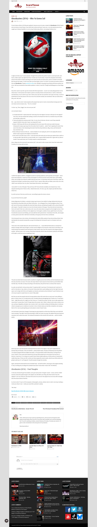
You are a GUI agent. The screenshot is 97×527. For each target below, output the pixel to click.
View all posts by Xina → (24, 426)
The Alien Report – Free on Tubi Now (51, 516)
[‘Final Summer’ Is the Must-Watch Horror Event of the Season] (69, 46)
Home (13, 11)
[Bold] (21, 464)
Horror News (27, 11)
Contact (57, 11)
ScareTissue (32, 4)
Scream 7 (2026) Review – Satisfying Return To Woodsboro (77, 498)
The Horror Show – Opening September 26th (24, 498)
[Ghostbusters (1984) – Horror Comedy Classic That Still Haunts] (65, 491)
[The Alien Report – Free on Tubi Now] (40, 516)
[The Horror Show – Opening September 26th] (14, 497)
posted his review (30, 83)
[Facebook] (79, 1)
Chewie (13, 511)
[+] (37, 463)
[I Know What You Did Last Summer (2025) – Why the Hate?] (65, 484)
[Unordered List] (29, 464)
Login (57, 456)
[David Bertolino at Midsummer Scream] (14, 484)
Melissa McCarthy (56, 402)
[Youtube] (80, 1)
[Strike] (26, 464)
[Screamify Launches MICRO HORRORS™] (14, 491)
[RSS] (85, 1)
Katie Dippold (43, 402)
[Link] (34, 464)
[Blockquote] (31, 464)
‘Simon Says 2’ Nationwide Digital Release (78, 26)
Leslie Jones (30, 402)
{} (35, 463)
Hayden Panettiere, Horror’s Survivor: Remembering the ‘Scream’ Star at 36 (79, 40)
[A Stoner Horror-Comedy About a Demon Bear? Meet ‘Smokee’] (69, 32)
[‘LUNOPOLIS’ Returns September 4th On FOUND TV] (69, 19)
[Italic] (23, 464)
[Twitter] (82, 1)
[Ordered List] (28, 464)
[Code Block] (32, 464)
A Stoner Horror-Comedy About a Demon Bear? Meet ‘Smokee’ (78, 33)
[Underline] (25, 464)
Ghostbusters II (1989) (16, 445)
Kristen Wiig (18, 402)
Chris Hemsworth (36, 402)
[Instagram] (83, 1)
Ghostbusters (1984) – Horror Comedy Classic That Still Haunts (78, 491)
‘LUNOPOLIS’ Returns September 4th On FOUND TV (79, 19)
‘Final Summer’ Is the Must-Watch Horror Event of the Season (78, 47)
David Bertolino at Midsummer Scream (26, 484)
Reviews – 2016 (14, 16)
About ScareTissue (48, 11)
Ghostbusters (49, 402)
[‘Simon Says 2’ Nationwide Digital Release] (69, 25)
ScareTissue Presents (36, 11)
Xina (15, 21)
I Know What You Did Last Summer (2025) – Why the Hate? (77, 485)
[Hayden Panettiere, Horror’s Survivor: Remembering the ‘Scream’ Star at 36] (69, 39)
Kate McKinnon (23, 402)
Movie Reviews (19, 11)
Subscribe (70, 108)
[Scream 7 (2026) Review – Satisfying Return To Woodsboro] (65, 497)
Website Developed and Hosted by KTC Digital (32, 525)
